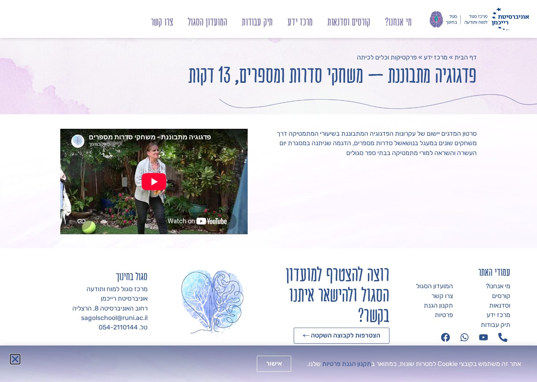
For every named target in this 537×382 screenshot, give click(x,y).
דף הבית (465, 57)
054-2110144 (118, 327)
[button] (15, 359)
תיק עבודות (257, 21)
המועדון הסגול (207, 21)
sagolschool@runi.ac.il (114, 317)
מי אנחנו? (398, 21)
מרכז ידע (300, 21)
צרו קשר (162, 21)
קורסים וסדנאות (348, 21)
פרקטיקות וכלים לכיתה (387, 57)
